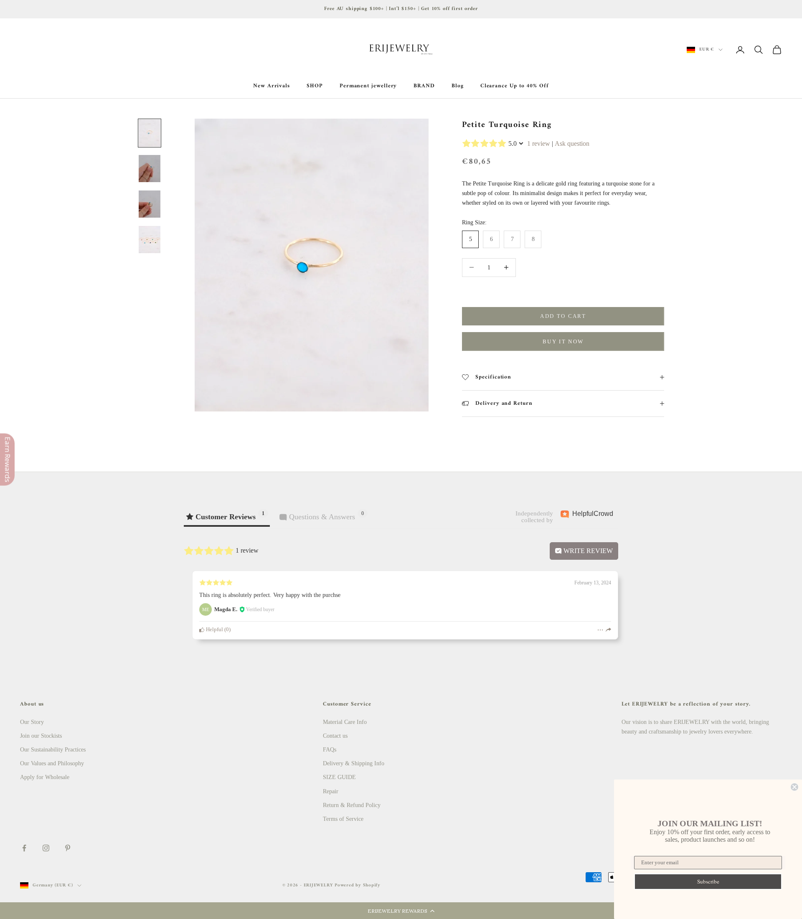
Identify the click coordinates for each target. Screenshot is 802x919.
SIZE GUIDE (339, 777)
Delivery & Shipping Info (353, 763)
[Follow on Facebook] (24, 848)
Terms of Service (343, 819)
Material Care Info (345, 722)
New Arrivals (271, 86)
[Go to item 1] (149, 133)
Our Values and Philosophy (52, 763)
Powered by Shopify (358, 885)
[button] (401, 910)
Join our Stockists (41, 736)
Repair (330, 791)
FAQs (329, 749)
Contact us (335, 736)
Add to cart (563, 316)
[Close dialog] (794, 787)
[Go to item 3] (149, 204)
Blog (458, 86)
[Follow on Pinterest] (67, 848)
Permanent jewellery (368, 86)
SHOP (315, 86)
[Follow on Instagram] (46, 848)
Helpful (214, 629)
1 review (538, 143)
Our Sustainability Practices (53, 749)
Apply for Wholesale (44, 777)
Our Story (32, 722)
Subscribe (708, 881)
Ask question (572, 143)
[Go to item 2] (149, 168)
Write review (587, 550)
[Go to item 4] (149, 239)
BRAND (424, 86)
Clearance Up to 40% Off (514, 86)
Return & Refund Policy (352, 805)
